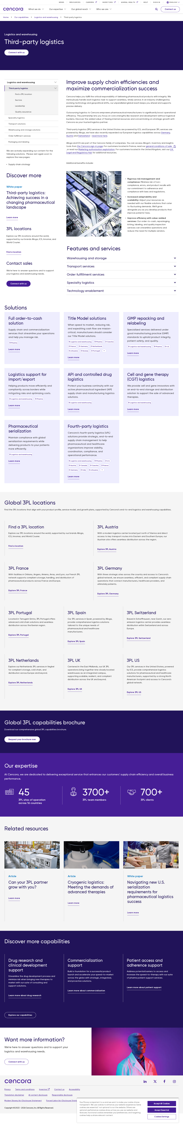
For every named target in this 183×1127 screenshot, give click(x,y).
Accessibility (74, 1089)
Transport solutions (17, 124)
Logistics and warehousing (46, 17)
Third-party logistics (18, 88)
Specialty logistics (16, 118)
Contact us (59, 1089)
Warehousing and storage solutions (24, 130)
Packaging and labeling (18, 142)
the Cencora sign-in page (90, 146)
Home (6, 17)
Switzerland (84, 135)
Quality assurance (23, 112)
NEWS (61, 2)
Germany (165, 132)
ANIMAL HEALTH (128, 2)
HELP (145, 2)
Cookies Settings (161, 1117)
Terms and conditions (25, 1089)
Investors (43, 1089)
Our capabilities (21, 17)
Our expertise (56, 9)
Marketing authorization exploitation (96, 149)
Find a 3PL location (23, 94)
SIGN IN (156, 2)
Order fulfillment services (19, 136)
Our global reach (79, 9)
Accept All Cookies (162, 1104)
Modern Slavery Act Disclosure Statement (23, 1100)
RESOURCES (75, 2)
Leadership (20, 106)
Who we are (102, 9)
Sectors (18, 100)
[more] (104, 350)
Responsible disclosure (62, 1095)
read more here (99, 135)
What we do (34, 9)
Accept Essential (162, 1110)
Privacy (7, 1089)
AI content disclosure (38, 1095)
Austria (69, 135)
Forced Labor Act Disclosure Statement (64, 1100)
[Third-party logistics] (55, 88)
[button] (156, 9)
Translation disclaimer (14, 1095)
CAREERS (90, 2)
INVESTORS (107, 2)
